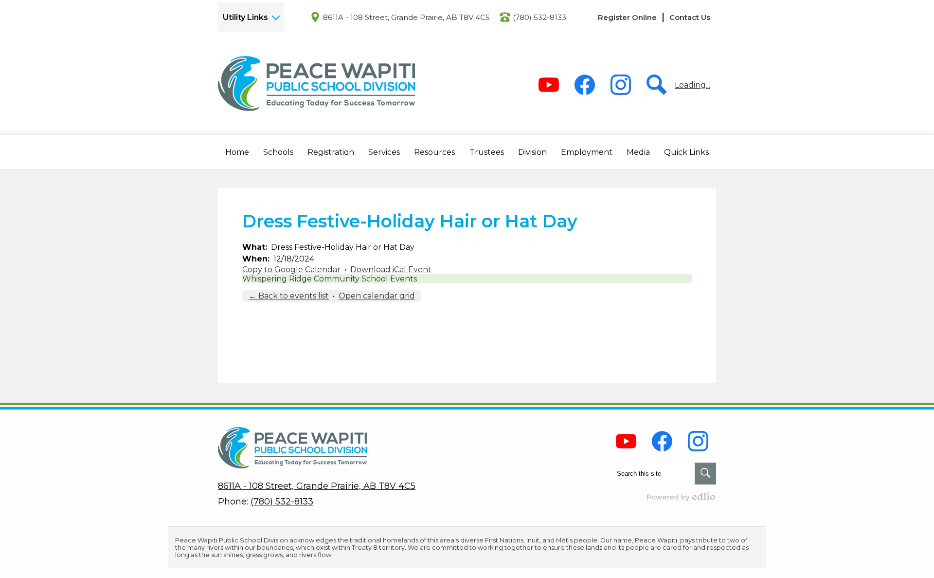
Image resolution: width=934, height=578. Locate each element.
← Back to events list (289, 295)
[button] (237, 152)
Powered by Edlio (681, 497)
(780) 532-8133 (539, 17)
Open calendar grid (377, 295)
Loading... (692, 85)
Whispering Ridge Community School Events (329, 278)
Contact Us (689, 17)
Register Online (627, 17)
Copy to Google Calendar (291, 269)
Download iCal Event (390, 269)
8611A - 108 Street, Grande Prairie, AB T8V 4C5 (406, 17)
